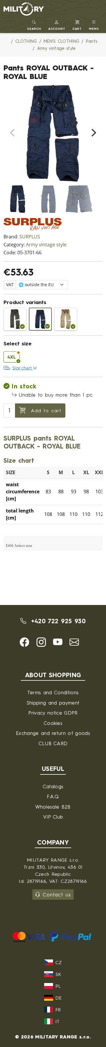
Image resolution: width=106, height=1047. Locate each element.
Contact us (57, 894)
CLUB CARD (53, 743)
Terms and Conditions (53, 692)
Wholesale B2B (52, 807)
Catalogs (53, 786)
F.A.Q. (53, 796)
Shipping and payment (53, 703)
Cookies (53, 723)
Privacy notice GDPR (52, 713)
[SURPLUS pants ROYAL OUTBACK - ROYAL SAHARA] (65, 319)
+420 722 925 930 (57, 621)
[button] (57, 24)
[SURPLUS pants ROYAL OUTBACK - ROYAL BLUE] (40, 319)
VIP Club (53, 817)
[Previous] (12, 132)
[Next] (93, 132)
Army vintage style (46, 245)
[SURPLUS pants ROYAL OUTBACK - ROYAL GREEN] (15, 319)
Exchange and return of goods (53, 733)
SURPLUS (29, 237)
